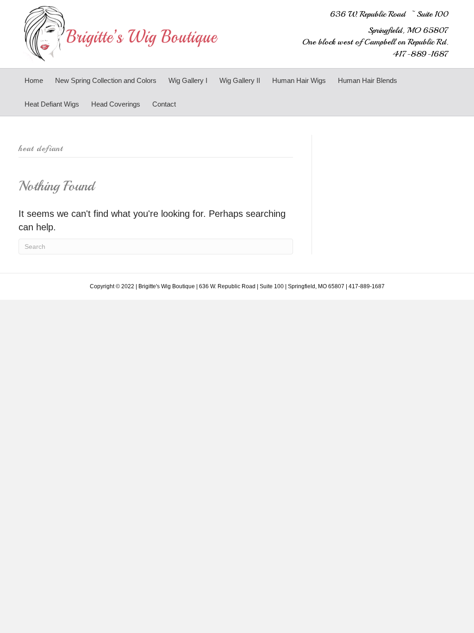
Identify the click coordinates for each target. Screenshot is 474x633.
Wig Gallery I (187, 80)
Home (34, 80)
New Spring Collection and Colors (105, 80)
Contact (164, 104)
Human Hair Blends (367, 80)
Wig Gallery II (239, 80)
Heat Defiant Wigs (52, 104)
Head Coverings (115, 104)
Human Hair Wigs (299, 80)
